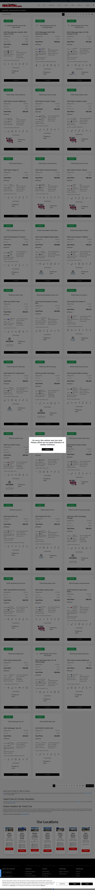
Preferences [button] (42, 885)
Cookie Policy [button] (12, 885)
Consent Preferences (0, 873)
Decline (74, 883)
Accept (87, 883)
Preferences (62, 883)
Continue (47, 449)
